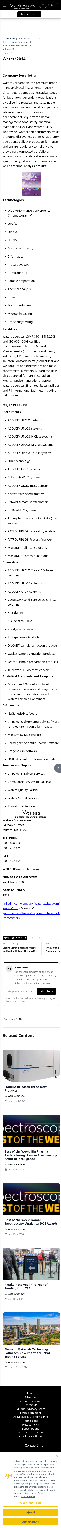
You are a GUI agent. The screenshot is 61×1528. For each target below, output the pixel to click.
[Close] (57, 1456)
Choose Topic (27, 14)
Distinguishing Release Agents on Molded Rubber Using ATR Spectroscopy (20, 949)
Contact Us (30, 1405)
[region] (30, 1490)
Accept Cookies (30, 1521)
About (30, 1393)
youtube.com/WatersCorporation (25, 913)
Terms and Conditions (30, 1432)
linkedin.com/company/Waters (23, 903)
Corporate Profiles (13, 1019)
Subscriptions (30, 1428)
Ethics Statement (30, 1413)
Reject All (30, 1512)
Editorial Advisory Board (30, 1409)
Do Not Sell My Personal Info (30, 1417)
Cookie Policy (28, 1496)
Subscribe (44, 991)
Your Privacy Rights (30, 1436)
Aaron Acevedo (16, 1095)
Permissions (30, 1421)
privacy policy (18, 1001)
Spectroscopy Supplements (17, 42)
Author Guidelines (30, 1401)
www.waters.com (27, 869)
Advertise (30, 1397)
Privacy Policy (30, 1424)
